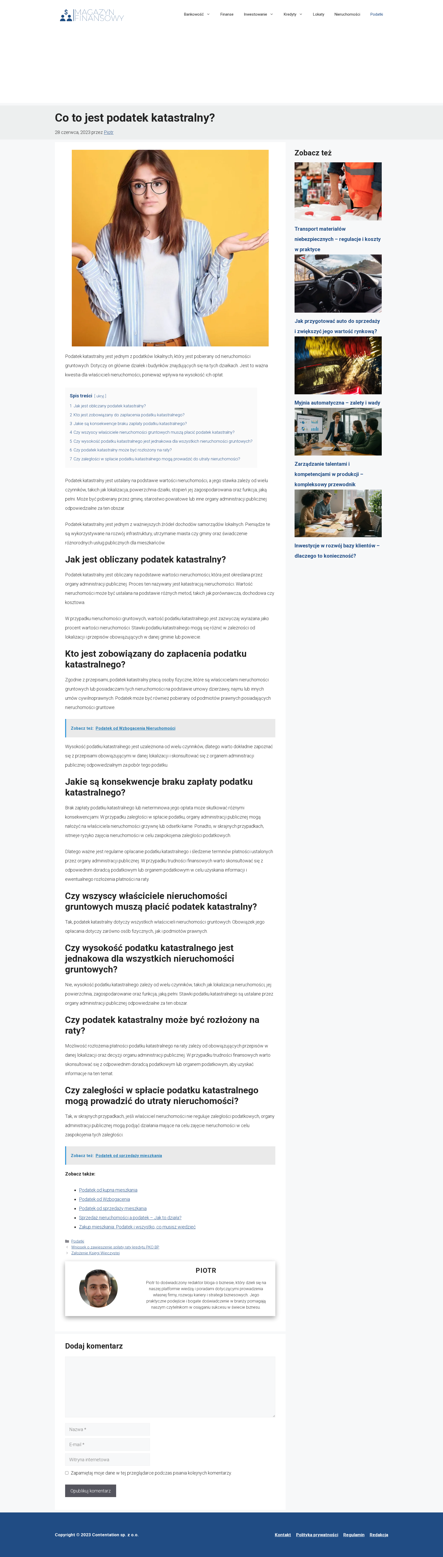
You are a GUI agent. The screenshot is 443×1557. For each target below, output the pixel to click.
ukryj (100, 396)
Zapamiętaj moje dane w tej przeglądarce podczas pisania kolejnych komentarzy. (151, 1473)
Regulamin (354, 1534)
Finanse (227, 14)
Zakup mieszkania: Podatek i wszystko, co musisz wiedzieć (137, 1227)
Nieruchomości (347, 14)
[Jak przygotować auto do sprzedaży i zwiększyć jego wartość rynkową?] (338, 285)
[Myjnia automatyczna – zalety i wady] (338, 367)
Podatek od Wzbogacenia (104, 1199)
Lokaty (318, 14)
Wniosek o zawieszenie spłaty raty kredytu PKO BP (115, 1247)
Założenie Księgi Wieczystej (95, 1253)
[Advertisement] (221, 67)
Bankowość (194, 14)
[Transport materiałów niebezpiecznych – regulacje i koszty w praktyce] (338, 193)
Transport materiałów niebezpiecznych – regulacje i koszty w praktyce (338, 239)
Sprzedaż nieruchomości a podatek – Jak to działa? (130, 1217)
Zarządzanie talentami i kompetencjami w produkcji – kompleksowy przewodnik (329, 474)
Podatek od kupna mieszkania (108, 1190)
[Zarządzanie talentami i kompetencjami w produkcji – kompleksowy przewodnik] (338, 433)
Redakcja (379, 1534)
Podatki (376, 14)
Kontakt (283, 1534)
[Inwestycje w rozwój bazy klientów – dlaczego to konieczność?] (338, 515)
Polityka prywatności (317, 1534)
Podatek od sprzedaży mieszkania (113, 1208)
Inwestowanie (255, 14)
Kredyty (290, 14)
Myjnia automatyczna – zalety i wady (337, 403)
